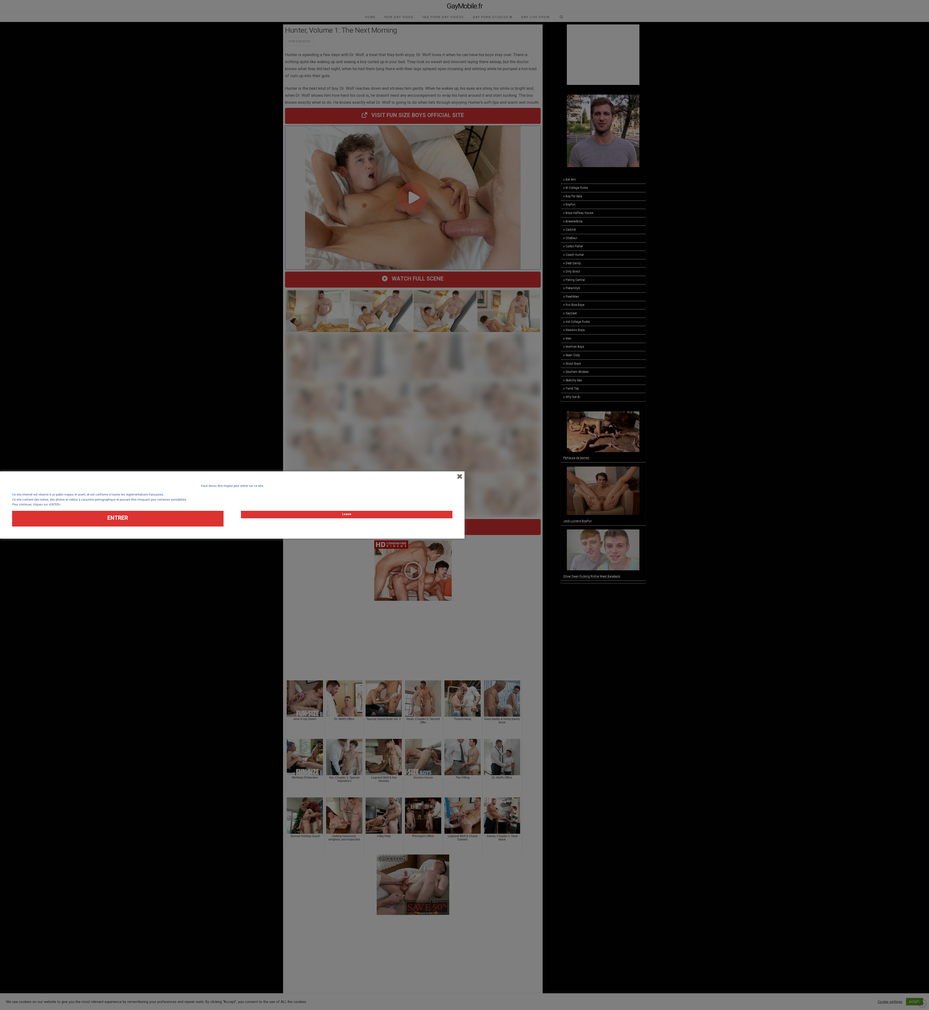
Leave (346, 514)
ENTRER (117, 518)
